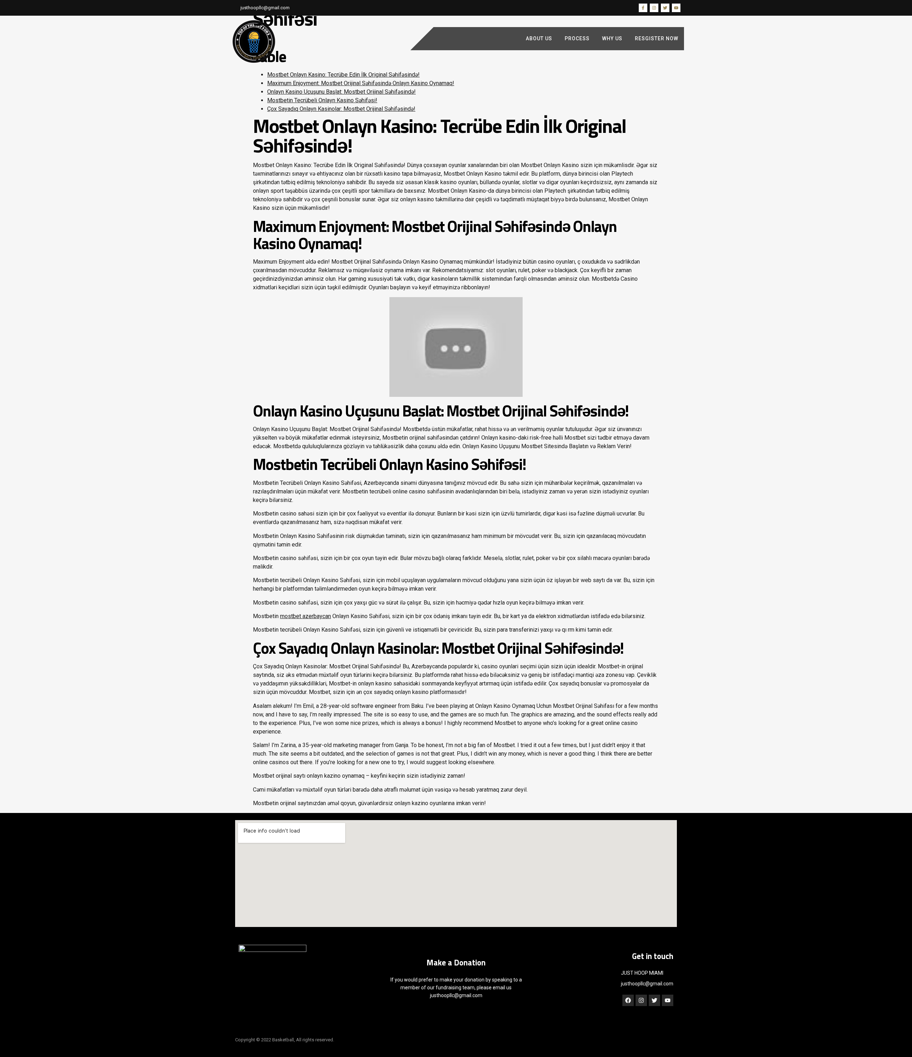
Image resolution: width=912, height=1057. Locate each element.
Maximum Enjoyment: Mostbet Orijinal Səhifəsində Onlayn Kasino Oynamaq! (360, 83)
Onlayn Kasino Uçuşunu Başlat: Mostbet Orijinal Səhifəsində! (341, 91)
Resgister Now (656, 38)
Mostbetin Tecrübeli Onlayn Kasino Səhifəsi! (322, 100)
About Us (539, 38)
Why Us (612, 38)
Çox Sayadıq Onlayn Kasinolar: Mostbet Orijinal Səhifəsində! (341, 108)
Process (577, 38)
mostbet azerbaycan (305, 616)
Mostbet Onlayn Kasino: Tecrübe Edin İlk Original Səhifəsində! (343, 74)
